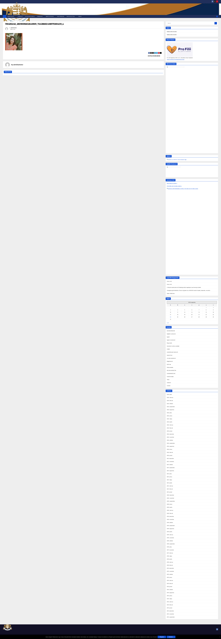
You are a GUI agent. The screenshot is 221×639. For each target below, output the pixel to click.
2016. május (169, 556)
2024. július (169, 394)
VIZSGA (168, 385)
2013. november (170, 614)
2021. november (170, 461)
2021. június (169, 476)
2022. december (170, 434)
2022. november (170, 437)
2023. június (169, 415)
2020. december (170, 495)
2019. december (170, 516)
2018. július (169, 546)
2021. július (169, 473)
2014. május (169, 598)
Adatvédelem (60, 16)
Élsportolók (169, 343)
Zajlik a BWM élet (171, 293)
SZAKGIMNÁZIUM (171, 373)
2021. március (170, 485)
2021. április (169, 482)
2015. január (169, 586)
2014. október (170, 589)
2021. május (169, 479)
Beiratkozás (11, 16)
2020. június (169, 504)
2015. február (170, 583)
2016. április (169, 559)
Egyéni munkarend (171, 340)
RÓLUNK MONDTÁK (171, 370)
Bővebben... (171, 636)
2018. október (170, 540)
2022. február (170, 452)
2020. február (170, 513)
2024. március (170, 397)
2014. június (169, 595)
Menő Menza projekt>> (172, 183)
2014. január (169, 607)
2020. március (170, 510)
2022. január (169, 455)
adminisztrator (14, 27)
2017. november (170, 550)
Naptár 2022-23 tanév (172, 34)
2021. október (170, 464)
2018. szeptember (171, 543)
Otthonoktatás (170, 367)
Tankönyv (20, 16)
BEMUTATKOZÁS (50, 16)
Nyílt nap (169, 364)
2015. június (169, 577)
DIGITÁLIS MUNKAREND (154, 56)
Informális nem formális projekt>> (174, 186)
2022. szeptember (171, 443)
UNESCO (169, 382)
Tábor (79, 16)
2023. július (169, 412)
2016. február (170, 565)
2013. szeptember (171, 617)
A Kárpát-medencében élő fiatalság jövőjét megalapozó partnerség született (184, 287)
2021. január (169, 492)
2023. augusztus (170, 409)
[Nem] (219, 637)
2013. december (170, 611)
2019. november (170, 519)
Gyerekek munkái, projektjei (173, 346)
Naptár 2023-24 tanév (172, 31)
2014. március (170, 601)
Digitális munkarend (171, 333)
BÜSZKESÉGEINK (171, 330)
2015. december (170, 568)
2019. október (170, 522)
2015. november (170, 571)
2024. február (170, 400)
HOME (168, 349)
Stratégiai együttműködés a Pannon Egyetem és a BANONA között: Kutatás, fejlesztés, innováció (188, 290)
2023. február (170, 428)
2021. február (170, 489)
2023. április (169, 421)
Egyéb (168, 337)
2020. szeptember (171, 501)
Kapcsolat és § (71, 16)
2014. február (170, 604)
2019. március (170, 534)
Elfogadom (162, 636)
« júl (168, 322)
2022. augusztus (170, 446)
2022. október (170, 440)
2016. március (170, 562)
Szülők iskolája (170, 376)
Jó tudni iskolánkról (171, 358)
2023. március (170, 425)
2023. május (169, 418)
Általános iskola (30, 16)
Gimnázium (40, 16)
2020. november (170, 498)
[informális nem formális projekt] (192, 231)
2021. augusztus (170, 470)
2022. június (169, 449)
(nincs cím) (169, 281)
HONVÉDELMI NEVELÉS (172, 352)
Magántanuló (170, 361)
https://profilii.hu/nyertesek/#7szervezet (175, 59)
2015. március (170, 580)
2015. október (170, 574)
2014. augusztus (170, 592)
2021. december (170, 458)
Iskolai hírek (169, 355)
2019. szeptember (171, 525)
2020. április (169, 507)
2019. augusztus (170, 528)
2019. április (169, 531)
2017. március (170, 553)
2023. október (170, 403)
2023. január (169, 431)
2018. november (170, 537)
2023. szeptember (171, 406)
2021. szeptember (171, 467)
